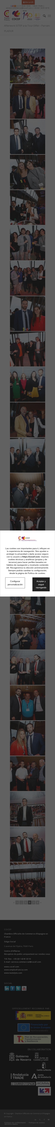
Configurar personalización (17, 582)
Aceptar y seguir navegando (44, 584)
